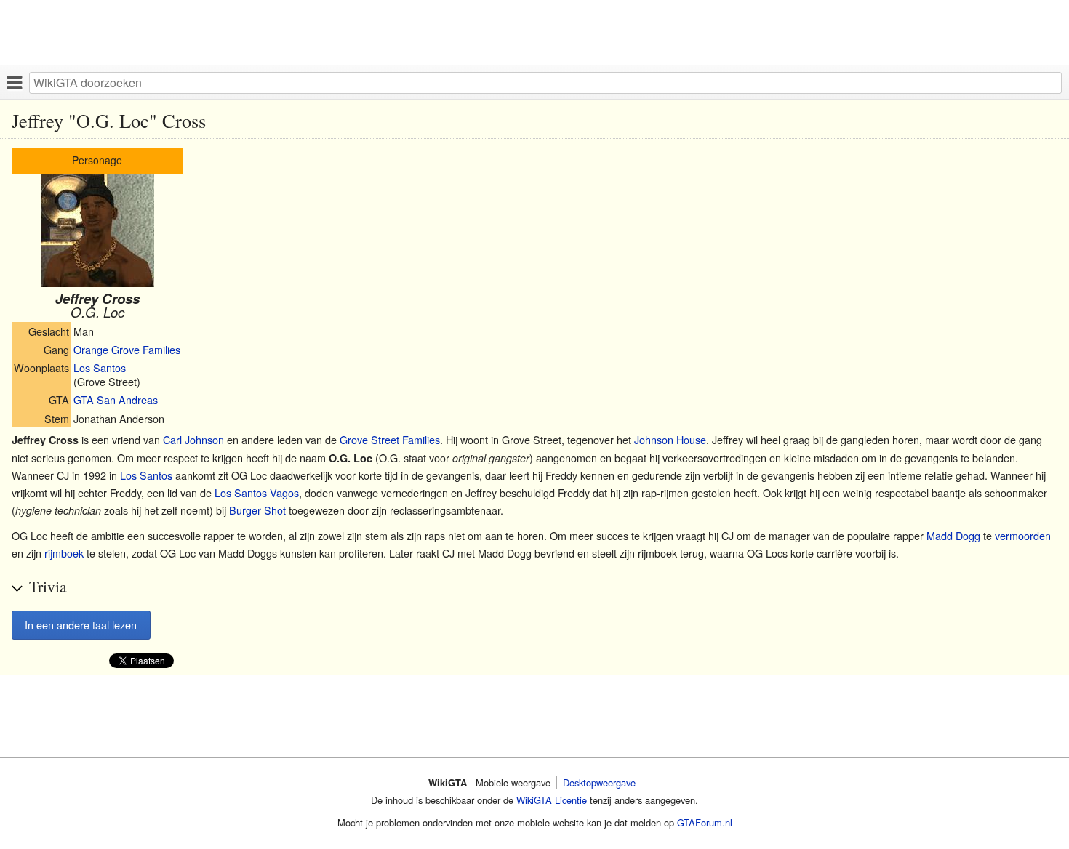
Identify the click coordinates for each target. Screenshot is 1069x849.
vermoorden (1023, 535)
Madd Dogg (953, 535)
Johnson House (670, 439)
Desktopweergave (599, 782)
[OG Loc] (97, 282)
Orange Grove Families (126, 349)
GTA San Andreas (115, 399)
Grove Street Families (390, 439)
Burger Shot (257, 510)
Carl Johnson (193, 439)
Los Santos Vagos (257, 492)
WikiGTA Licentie (551, 800)
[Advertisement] (436, 32)
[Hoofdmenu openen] (14, 82)
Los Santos (99, 367)
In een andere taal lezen (81, 624)
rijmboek (64, 552)
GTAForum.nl (704, 822)
